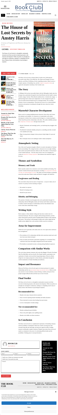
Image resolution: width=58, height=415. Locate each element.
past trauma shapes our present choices (40, 270)
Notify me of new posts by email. (10, 359)
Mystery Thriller (17, 49)
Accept (29, 403)
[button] (55, 392)
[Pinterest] (51, 73)
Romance (3, 131)
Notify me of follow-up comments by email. (13, 357)
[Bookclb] (19, 73)
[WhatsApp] (55, 73)
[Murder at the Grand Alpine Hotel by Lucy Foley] (3, 89)
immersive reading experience (30, 154)
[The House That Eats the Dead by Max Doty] (3, 102)
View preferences (29, 411)
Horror (3, 136)
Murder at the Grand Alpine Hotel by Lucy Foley (11, 90)
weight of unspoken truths (46, 83)
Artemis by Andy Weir (7, 113)
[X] (48, 73)
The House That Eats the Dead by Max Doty (10, 102)
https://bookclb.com (11, 346)
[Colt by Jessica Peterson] (3, 96)
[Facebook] (45, 73)
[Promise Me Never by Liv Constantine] (3, 84)
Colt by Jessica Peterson (10, 96)
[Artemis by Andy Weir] (3, 78)
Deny (29, 407)
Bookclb (26, 73)
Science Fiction (5, 115)
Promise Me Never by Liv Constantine (11, 83)
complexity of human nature (27, 121)
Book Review (7, 23)
